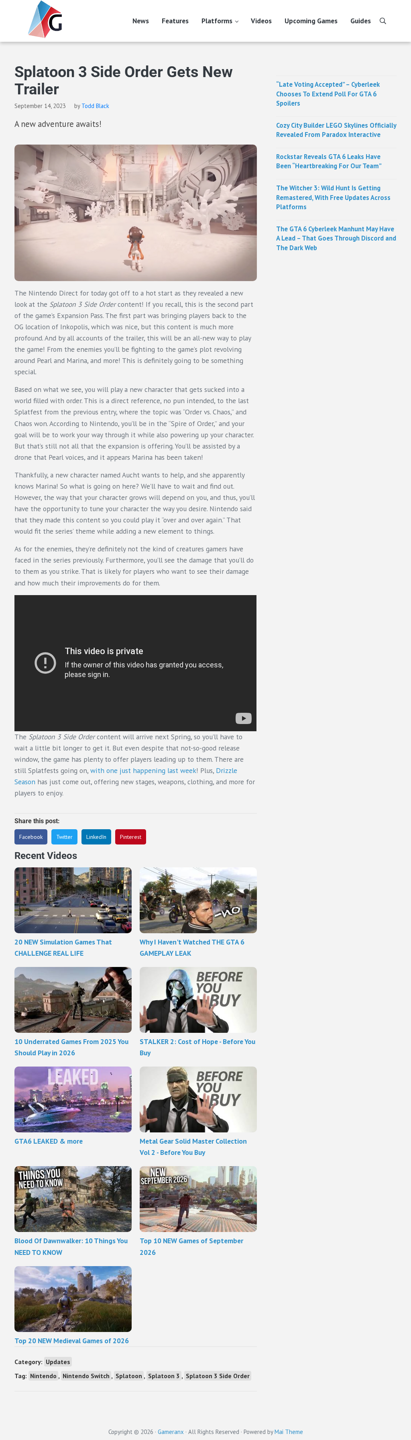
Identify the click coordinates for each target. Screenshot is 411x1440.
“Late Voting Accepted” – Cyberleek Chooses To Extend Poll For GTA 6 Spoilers (328, 94)
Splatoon (129, 1376)
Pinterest (130, 836)
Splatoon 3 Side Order (218, 1376)
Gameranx (171, 1432)
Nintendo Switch (86, 1376)
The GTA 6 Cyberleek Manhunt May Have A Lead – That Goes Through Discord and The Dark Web (336, 238)
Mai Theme (289, 1432)
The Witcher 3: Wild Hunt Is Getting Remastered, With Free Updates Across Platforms (333, 197)
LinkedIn (96, 836)
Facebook (31, 836)
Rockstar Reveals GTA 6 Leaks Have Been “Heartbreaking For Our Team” (329, 161)
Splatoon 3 (164, 1376)
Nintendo (43, 1376)
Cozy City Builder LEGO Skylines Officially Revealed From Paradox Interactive (336, 130)
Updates (58, 1362)
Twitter (64, 836)
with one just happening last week (143, 770)
